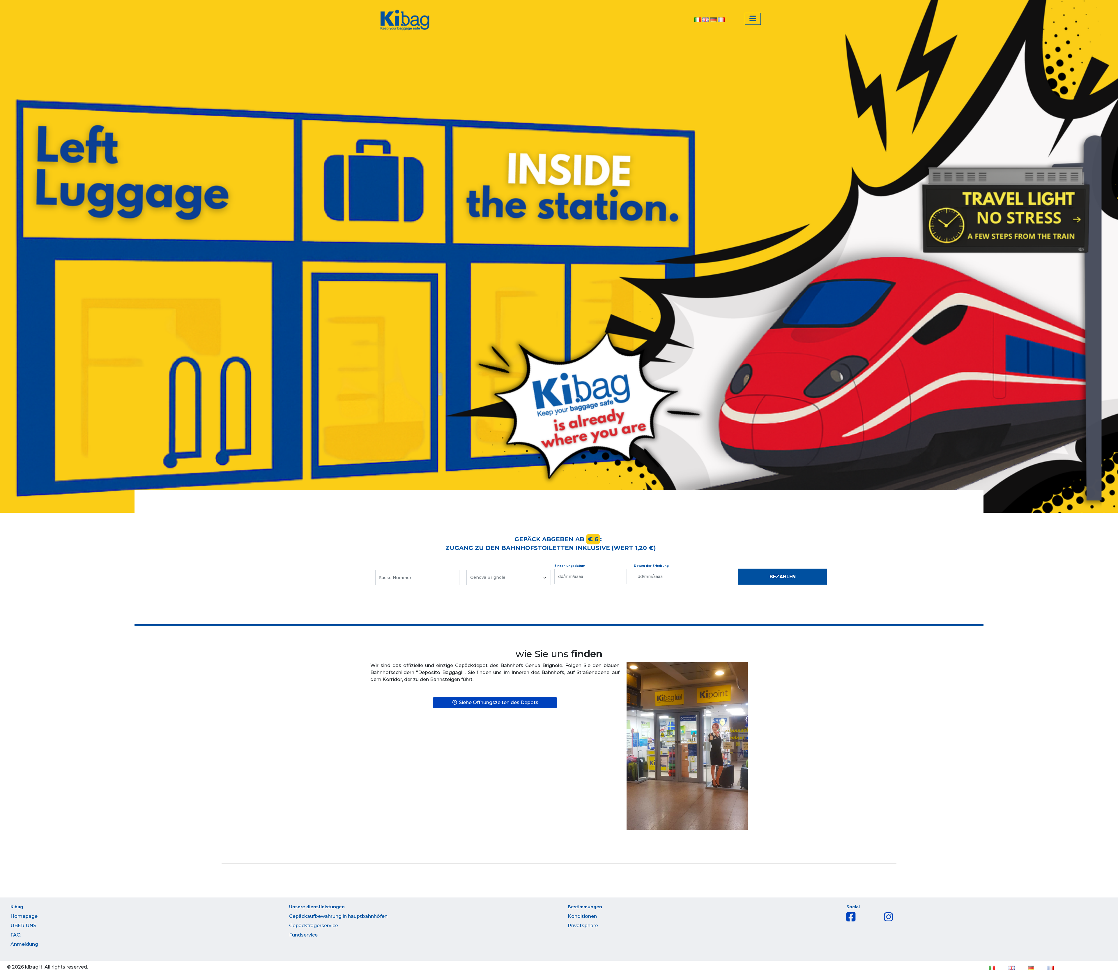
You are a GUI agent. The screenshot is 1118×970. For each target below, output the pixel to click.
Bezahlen (782, 576)
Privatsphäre (583, 925)
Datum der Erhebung (651, 566)
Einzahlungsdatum (569, 566)
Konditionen (582, 916)
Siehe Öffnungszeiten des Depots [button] (498, 702)
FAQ (15, 935)
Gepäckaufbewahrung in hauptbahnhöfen (338, 916)
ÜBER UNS (23, 925)
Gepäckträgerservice (313, 925)
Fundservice (303, 935)
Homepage (24, 916)
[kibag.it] (404, 20)
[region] (559, 256)
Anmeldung (24, 944)
